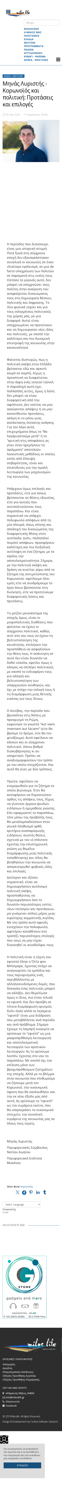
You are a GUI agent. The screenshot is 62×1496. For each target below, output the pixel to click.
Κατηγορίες (9, 1364)
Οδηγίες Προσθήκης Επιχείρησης (21, 1379)
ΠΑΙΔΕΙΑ (29, 49)
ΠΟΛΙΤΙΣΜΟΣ (31, 35)
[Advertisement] (31, 199)
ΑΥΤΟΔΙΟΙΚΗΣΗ (33, 53)
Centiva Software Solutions (44, 1421)
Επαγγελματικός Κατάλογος (18, 1372)
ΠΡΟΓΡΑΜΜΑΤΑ (33, 46)
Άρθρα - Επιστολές (13, 76)
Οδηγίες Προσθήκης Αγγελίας (19, 1375)
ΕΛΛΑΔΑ (29, 39)
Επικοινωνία (12, 1401)
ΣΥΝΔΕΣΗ (22, 1465)
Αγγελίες (7, 1368)
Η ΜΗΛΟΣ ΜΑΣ (33, 32)
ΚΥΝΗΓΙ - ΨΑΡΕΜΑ (35, 56)
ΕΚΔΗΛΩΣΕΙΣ (31, 28)
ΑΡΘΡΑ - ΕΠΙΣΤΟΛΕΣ (36, 60)
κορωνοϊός (27, 1186)
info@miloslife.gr (15, 1397)
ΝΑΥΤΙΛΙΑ (29, 42)
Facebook (11, 1405)
